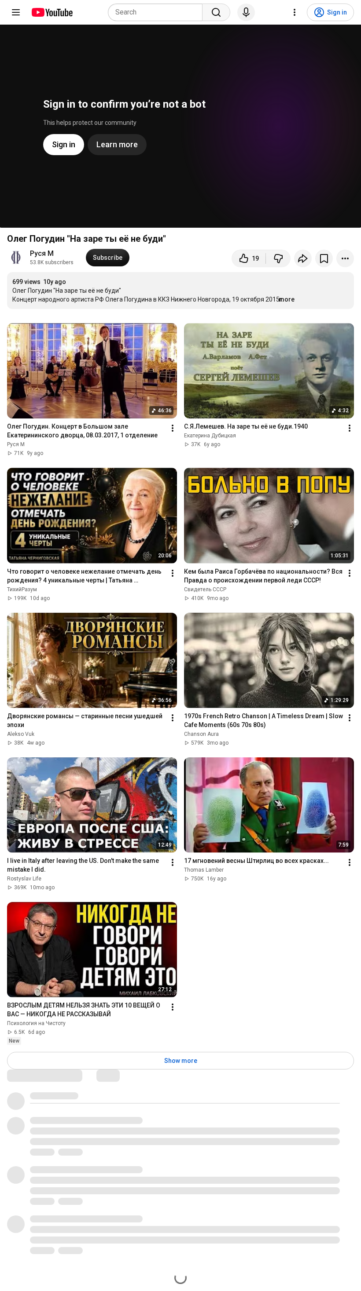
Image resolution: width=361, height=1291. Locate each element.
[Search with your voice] (246, 12)
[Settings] (294, 12)
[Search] (216, 12)
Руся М (42, 253)
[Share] (303, 258)
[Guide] (16, 12)
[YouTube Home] (52, 12)
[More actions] (345, 258)
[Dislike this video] (278, 258)
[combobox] (157, 12)
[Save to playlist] (324, 258)
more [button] (287, 299)
